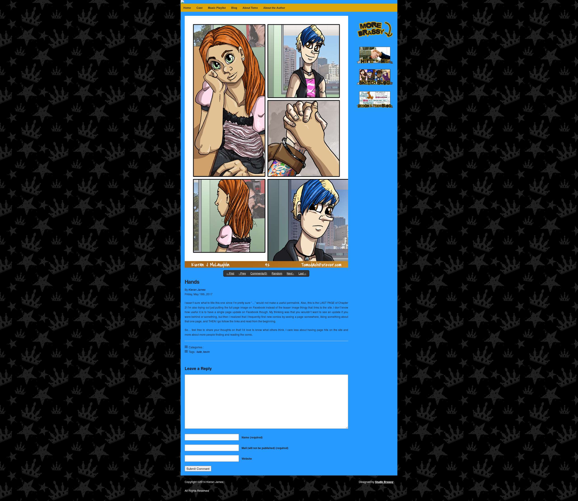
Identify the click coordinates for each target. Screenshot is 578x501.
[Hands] (266, 266)
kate (199, 352)
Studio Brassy (384, 482)
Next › (290, 273)
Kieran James (197, 289)
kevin (206, 352)
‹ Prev (242, 273)
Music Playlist (217, 8)
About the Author (274, 8)
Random (277, 273)
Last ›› (302, 273)
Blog (234, 8)
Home (187, 8)
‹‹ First (230, 273)
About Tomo (250, 8)
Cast (199, 8)
